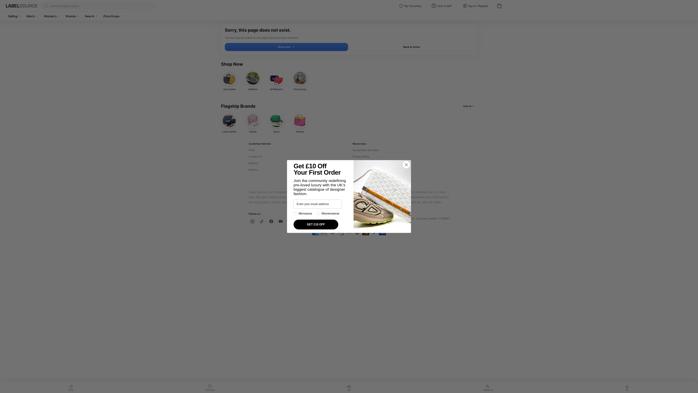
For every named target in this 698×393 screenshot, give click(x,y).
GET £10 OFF (316, 224)
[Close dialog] (406, 165)
